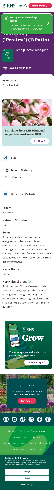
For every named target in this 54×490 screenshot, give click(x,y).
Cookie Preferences (22, 437)
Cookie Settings (27, 484)
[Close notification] (51, 14)
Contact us (24, 431)
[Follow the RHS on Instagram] (6, 419)
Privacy (34, 431)
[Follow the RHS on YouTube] (14, 419)
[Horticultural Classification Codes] (29, 281)
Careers (32, 443)
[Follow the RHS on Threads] (31, 419)
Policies (36, 437)
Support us (12, 431)
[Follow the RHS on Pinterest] (48, 419)
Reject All (27, 478)
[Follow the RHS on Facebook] (39, 419)
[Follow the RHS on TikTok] (23, 419)
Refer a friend (44, 443)
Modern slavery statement (15, 443)
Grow (33, 338)
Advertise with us (20, 449)
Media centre (35, 449)
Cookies (42, 431)
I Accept (27, 472)
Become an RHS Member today (27, 393)
